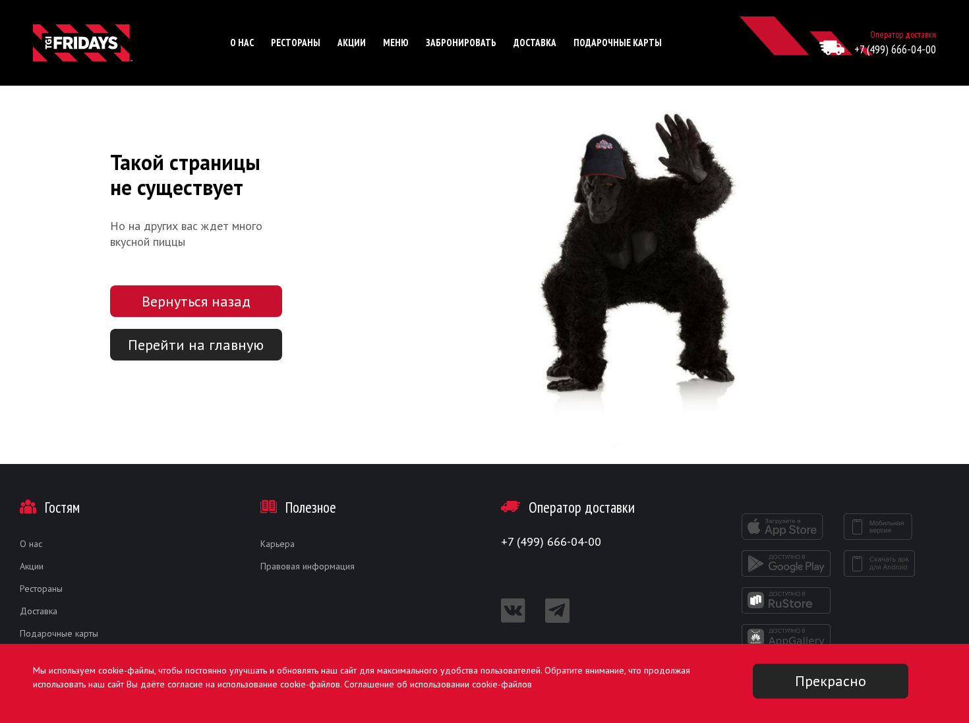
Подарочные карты (617, 42)
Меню (396, 42)
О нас (242, 42)
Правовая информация (307, 566)
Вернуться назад (196, 301)
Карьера (277, 544)
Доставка (535, 42)
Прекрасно (830, 681)
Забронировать (461, 42)
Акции (352, 42)
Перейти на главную (196, 344)
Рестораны (295, 42)
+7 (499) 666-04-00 (895, 49)
